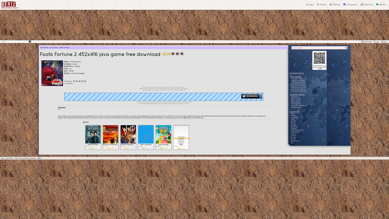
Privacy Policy (9, 158)
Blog (20, 158)
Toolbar (16, 158)
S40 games (295, 96)
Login (377, 42)
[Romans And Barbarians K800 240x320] (110, 149)
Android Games (297, 73)
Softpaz (39, 158)
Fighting (294, 128)
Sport (293, 119)
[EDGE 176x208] (181, 149)
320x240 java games (298, 91)
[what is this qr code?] (320, 68)
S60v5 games (296, 104)
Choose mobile (367, 42)
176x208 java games (298, 82)
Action (293, 115)
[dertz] (9, 8)
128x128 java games (298, 78)
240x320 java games (298, 88)
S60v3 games (296, 102)
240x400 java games (298, 89)
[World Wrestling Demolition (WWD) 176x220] (128, 149)
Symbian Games (297, 94)
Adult (293, 113)
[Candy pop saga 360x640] (163, 149)
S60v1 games (296, 98)
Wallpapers (351, 4)
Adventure (294, 117)
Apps (311, 4)
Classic (293, 135)
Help (2, 158)
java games (32, 158)
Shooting (294, 126)
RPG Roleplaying (297, 130)
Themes (336, 4)
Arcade (293, 137)
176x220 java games (298, 84)
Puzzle (293, 139)
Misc (292, 143)
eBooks (382, 4)
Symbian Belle (296, 107)
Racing (293, 121)
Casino (293, 134)
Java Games (54, 47)
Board (293, 123)
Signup (385, 42)
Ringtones (368, 4)
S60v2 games (296, 100)
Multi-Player (295, 132)
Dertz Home (44, 47)
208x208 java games (298, 86)
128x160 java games (298, 80)
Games (323, 4)
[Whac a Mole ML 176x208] (145, 149)
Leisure (293, 124)
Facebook (25, 158)
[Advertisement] (194, 25)
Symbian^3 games (297, 105)
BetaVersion (295, 141)
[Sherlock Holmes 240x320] (93, 149)
